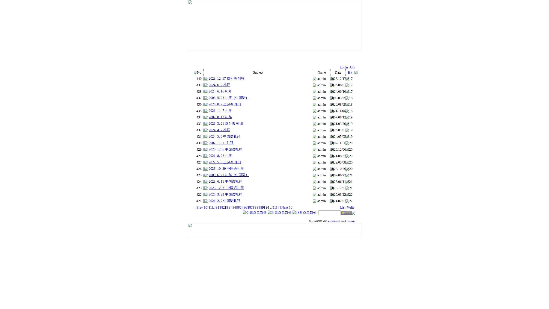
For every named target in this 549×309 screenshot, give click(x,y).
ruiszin (351, 221)
